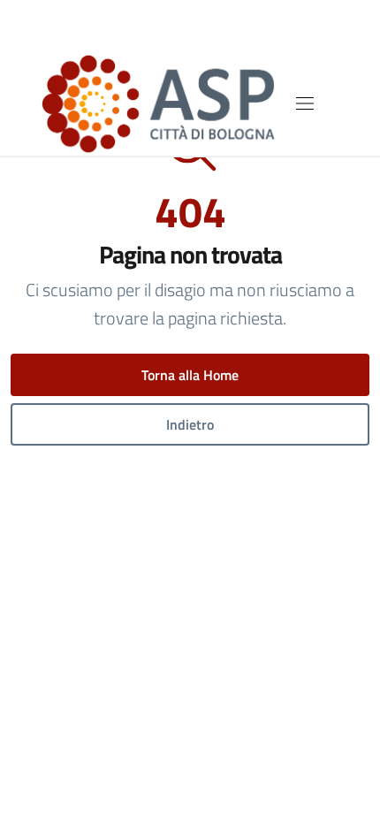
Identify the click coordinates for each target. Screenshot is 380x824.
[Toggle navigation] (304, 103)
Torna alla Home (190, 374)
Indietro (190, 424)
